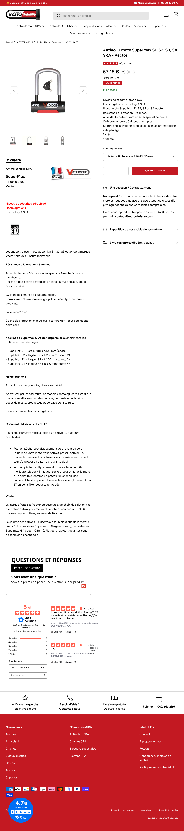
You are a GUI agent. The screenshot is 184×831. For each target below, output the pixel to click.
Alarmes (111, 26)
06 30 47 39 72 (169, 2)
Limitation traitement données (163, 818)
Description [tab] (13, 160)
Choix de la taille (112, 148)
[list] (48, 90)
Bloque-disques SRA (83, 748)
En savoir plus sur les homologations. (29, 411)
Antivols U (56, 26)
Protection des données (123, 810)
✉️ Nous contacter (145, 2)
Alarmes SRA (78, 755)
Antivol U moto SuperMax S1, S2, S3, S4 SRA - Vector (58, 42)
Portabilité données (168, 810)
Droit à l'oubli (146, 810)
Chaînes (72, 26)
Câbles (125, 26)
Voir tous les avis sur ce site (27, 631)
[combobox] (101, 16)
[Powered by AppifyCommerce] (83, 586)
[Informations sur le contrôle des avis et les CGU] (43, 625)
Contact (144, 734)
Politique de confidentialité (156, 767)
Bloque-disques (92, 26)
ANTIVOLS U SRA (24, 42)
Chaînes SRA (78, 741)
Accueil (9, 42)
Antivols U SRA (79, 734)
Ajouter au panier (155, 170)
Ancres (10, 770)
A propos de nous (150, 741)
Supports (11, 777)
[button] (176, 14)
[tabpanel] (48, 354)
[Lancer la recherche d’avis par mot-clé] (44, 675)
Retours (144, 748)
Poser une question (27, 568)
